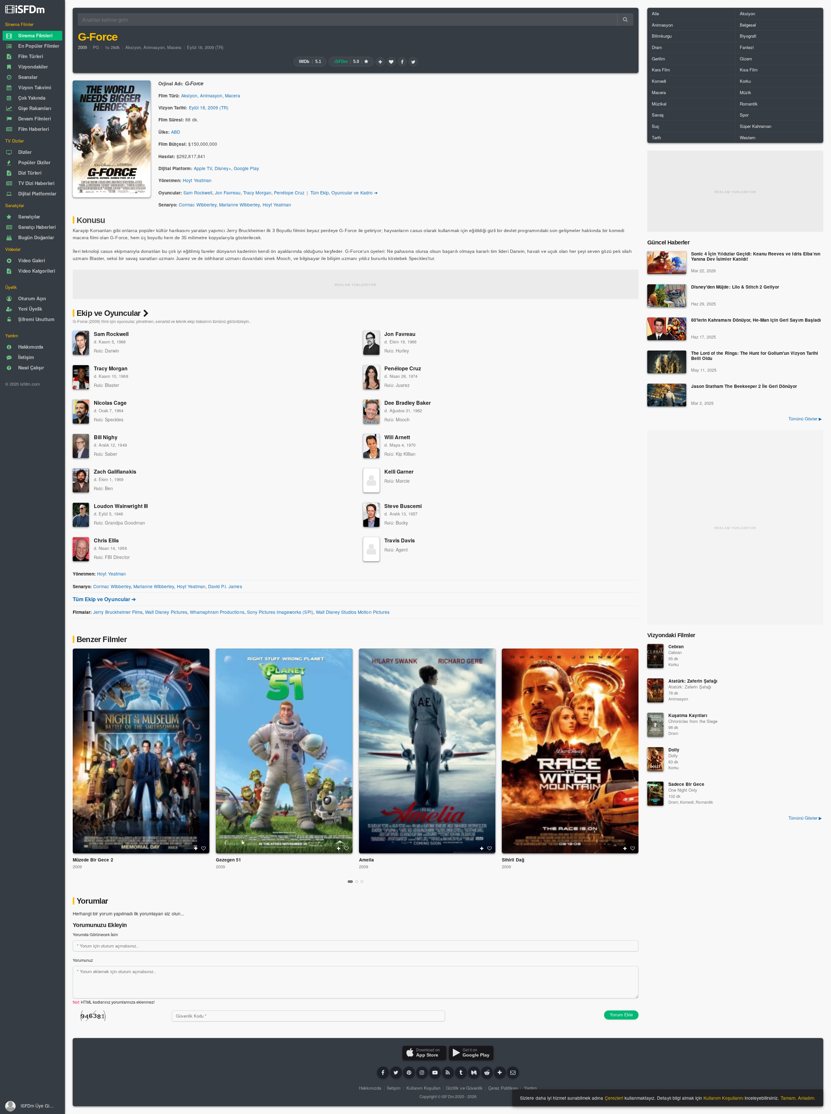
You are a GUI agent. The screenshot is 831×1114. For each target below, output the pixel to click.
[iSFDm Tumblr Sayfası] (461, 1072)
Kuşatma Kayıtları (687, 715)
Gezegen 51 (228, 860)
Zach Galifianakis (115, 471)
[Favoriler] (391, 61)
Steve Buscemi (403, 506)
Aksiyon (133, 47)
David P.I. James (225, 586)
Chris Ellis (106, 540)
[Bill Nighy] (81, 446)
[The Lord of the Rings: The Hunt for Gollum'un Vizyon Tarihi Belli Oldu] (666, 362)
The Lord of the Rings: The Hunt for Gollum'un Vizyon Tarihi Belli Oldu (754, 356)
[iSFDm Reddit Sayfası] (487, 1072)
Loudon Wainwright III (121, 506)
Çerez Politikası (503, 1088)
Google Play (246, 168)
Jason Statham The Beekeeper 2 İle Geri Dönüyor (744, 386)
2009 (77, 866)
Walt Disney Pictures (166, 612)
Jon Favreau (228, 192)
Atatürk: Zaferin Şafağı (692, 681)
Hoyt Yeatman (197, 180)
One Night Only (682, 790)
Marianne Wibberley (239, 204)
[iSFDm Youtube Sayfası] (435, 1072)
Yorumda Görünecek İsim (95, 934)
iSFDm (447, 1096)
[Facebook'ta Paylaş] (402, 61)
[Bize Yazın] (513, 1072)
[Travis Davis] (371, 549)
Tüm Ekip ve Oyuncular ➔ (104, 599)
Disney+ (223, 168)
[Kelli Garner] (371, 480)
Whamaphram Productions (217, 612)
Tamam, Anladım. (798, 1098)
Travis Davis (399, 540)
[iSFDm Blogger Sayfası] (448, 1072)
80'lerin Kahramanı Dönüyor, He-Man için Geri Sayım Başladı (756, 320)
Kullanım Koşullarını (723, 1098)
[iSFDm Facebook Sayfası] (383, 1072)
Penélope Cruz (289, 192)
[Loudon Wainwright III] (81, 515)
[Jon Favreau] (371, 343)
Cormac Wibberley (198, 204)
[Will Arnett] (371, 446)
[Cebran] (655, 656)
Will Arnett (397, 437)
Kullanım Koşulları (423, 1088)
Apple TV (203, 168)
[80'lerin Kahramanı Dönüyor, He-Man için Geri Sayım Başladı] (666, 328)
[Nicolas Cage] (81, 412)
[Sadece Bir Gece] (655, 794)
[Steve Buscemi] (371, 515)
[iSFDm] (24, 9)
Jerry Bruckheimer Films (118, 612)
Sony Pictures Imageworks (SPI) (280, 612)
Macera (174, 47)
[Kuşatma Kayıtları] (655, 725)
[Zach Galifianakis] (81, 480)
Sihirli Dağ (513, 860)
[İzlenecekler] (380, 61)
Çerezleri (614, 1098)
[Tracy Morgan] (81, 377)
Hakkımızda (370, 1088)
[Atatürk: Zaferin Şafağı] (655, 690)
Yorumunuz (83, 960)
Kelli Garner (398, 471)
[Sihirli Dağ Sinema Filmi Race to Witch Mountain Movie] (570, 751)
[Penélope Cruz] (371, 377)
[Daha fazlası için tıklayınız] (500, 1072)
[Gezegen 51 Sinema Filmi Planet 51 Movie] (284, 751)
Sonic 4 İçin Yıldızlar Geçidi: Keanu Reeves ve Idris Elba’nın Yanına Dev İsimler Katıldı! (755, 256)
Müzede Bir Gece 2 (93, 860)
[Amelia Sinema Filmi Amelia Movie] (427, 751)
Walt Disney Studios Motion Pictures (353, 612)
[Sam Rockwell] (81, 343)
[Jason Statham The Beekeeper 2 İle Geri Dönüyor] (666, 395)
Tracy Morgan (257, 192)
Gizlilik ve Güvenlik (464, 1088)
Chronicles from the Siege (692, 721)
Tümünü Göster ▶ (805, 418)
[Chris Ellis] (81, 549)
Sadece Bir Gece (686, 784)
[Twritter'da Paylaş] (413, 61)
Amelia (366, 860)
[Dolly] (655, 759)
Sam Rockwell (197, 192)
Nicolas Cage (110, 402)
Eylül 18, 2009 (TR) (205, 47)
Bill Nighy (106, 437)
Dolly (673, 750)
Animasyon (154, 47)
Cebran (676, 646)
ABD (175, 132)
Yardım (530, 1088)
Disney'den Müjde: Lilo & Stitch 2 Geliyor (735, 287)
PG (96, 47)
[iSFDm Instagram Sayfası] (422, 1072)
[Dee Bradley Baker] (371, 412)
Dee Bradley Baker (407, 402)
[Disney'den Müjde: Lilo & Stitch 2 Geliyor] (666, 295)
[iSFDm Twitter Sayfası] (396, 1072)
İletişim (394, 1088)
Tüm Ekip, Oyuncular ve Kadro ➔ (344, 192)
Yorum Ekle (621, 1014)
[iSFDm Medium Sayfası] (474, 1072)
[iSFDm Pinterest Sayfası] (409, 1072)
